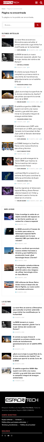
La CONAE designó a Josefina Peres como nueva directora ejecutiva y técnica (27, 145)
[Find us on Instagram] (11, 435)
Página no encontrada (14, 9)
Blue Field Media (27, 408)
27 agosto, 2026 (21, 122)
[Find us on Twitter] (5, 435)
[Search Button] (41, 2)
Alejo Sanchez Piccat (23, 151)
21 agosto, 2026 (21, 292)
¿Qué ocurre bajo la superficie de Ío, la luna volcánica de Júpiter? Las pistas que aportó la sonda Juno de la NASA (27, 357)
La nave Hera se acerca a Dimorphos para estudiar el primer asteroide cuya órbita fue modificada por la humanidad (27, 311)
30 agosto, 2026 (33, 50)
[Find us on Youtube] (8, 435)
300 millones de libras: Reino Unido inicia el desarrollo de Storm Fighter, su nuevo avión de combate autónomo (27, 285)
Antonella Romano (23, 65)
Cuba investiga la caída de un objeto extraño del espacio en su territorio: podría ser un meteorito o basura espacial (27, 217)
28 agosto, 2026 (21, 87)
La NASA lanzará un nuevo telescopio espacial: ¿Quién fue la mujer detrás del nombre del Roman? (26, 325)
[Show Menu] (36, 2)
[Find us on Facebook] (2, 435)
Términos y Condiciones (9, 425)
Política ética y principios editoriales (14, 422)
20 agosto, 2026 (21, 243)
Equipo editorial (7, 420)
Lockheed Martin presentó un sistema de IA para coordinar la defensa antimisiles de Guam (27, 175)
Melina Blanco (21, 102)
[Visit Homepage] (11, 2)
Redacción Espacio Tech (24, 84)
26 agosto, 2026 (34, 201)
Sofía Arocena (21, 50)
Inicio (3, 9)
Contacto (18, 420)
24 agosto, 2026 (21, 224)
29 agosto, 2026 (21, 67)
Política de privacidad (27, 425)
